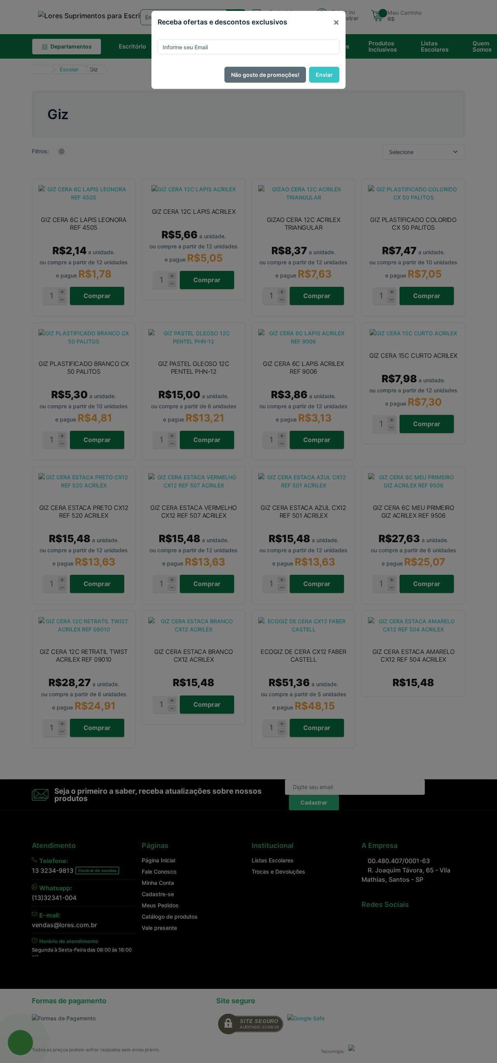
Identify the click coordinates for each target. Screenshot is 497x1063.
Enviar (324, 74)
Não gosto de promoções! (265, 74)
